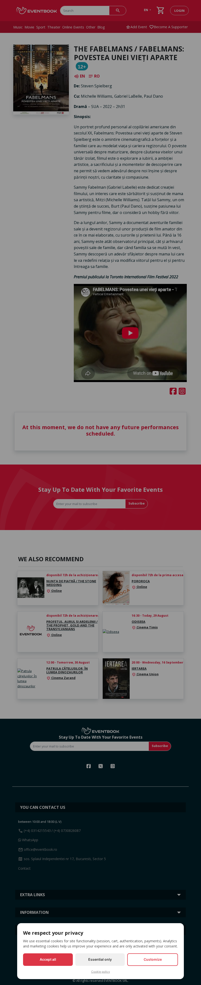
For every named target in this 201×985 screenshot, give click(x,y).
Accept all (48, 959)
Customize (153, 959)
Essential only (100, 959)
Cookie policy (100, 971)
